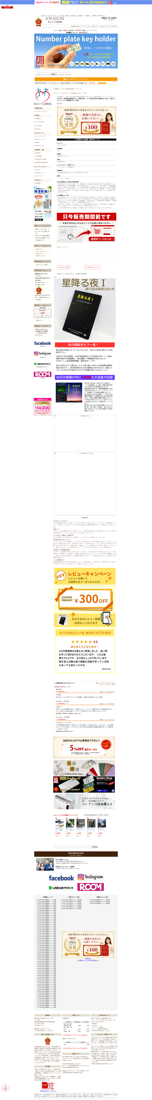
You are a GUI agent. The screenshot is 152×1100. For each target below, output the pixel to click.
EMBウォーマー (40, 172)
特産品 (37, 115)
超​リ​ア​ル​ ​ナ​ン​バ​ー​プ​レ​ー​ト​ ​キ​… (101, 830)
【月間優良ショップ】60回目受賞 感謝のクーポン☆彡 (67, 89)
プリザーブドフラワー (41, 111)
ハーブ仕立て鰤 (40, 121)
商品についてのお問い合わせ (65, 273)
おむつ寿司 (68, 74)
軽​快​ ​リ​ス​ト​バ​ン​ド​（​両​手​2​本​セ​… (70, 830)
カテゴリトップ (57, 93)
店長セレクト (39, 180)
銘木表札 (38, 153)
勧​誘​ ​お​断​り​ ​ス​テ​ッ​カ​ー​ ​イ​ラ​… (81, 830)
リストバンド (39, 176)
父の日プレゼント (40, 74)
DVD (85, 93)
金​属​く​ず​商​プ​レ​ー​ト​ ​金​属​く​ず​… (59, 830)
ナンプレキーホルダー (52, 74)
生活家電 (38, 183)
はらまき (38, 169)
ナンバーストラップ (41, 136)
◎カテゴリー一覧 (67, 93)
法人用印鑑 (39, 156)
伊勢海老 (38, 118)
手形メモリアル (40, 145)
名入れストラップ (40, 139)
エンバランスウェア (41, 166)
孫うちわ (61, 74)
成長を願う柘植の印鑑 (41, 162)
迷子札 (37, 142)
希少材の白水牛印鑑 (41, 159)
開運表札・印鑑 (40, 149)
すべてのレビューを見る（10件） (106, 683)
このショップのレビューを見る (107, 684)
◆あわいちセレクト (78, 93)
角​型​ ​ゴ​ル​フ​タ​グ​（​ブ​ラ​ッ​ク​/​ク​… (91, 830)
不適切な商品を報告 (81, 273)
